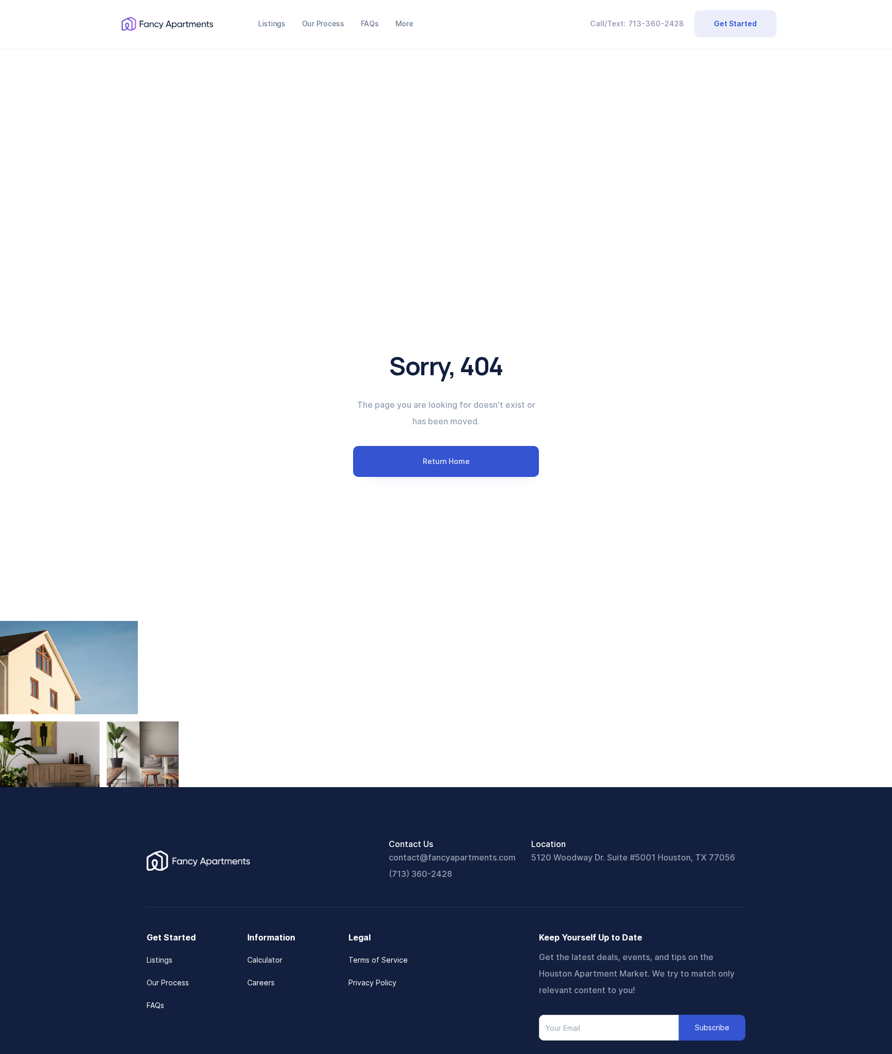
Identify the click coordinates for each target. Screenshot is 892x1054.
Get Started (735, 23)
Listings (159, 959)
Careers (261, 982)
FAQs (155, 1005)
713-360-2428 (656, 23)
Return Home (446, 461)
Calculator (264, 959)
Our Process (168, 982)
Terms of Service (378, 959)
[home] (167, 23)
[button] (404, 23)
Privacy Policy (372, 982)
